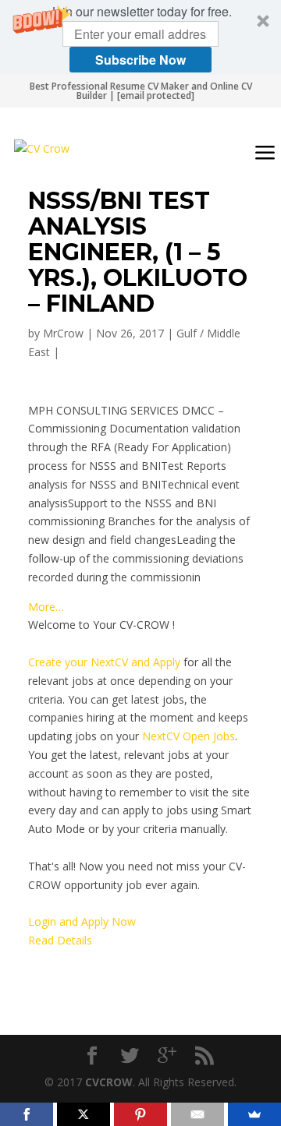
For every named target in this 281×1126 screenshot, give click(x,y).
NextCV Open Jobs (188, 736)
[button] (140, 37)
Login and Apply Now (82, 921)
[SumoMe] (254, 1114)
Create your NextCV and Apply (104, 662)
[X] (83, 1114)
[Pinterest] (140, 1114)
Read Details (60, 940)
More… (46, 606)
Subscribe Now (140, 60)
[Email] (197, 1114)
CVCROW (109, 1082)
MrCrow (63, 333)
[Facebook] (26, 1114)
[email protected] (155, 95)
